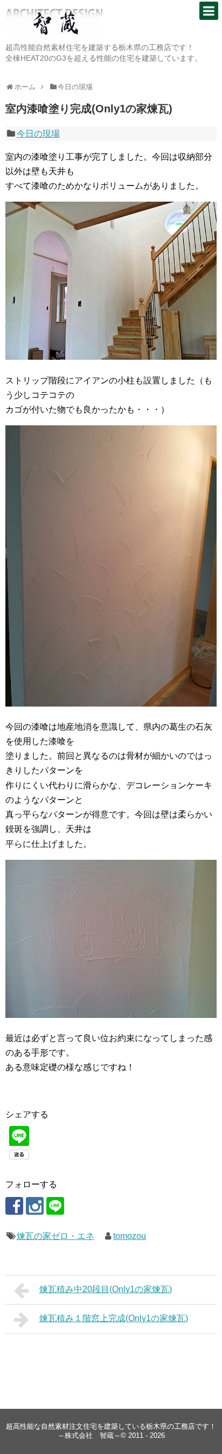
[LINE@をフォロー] (55, 1206)
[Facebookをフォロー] (14, 1206)
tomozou (129, 1236)
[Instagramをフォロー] (35, 1206)
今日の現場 (38, 133)
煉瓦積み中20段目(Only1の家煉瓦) (105, 1289)
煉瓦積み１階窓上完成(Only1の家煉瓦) (113, 1318)
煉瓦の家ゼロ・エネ (55, 1236)
